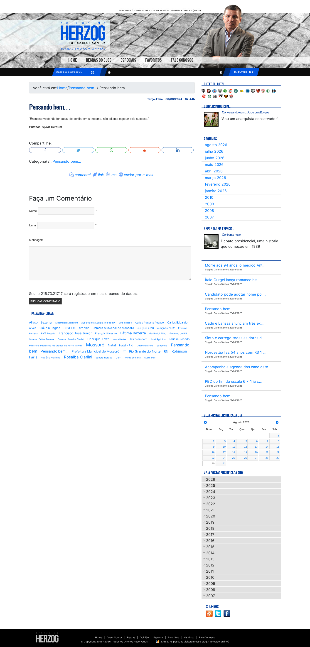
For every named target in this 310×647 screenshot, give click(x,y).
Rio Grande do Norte (144, 351)
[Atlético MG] (203, 90)
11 (233, 446)
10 (224, 446)
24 (224, 457)
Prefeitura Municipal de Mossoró (95, 351)
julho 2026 (214, 151)
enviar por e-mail (138, 174)
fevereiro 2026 (218, 184)
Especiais (128, 60)
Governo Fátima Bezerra (41, 339)
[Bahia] (214, 90)
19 (245, 452)
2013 (210, 559)
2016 (210, 540)
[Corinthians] (230, 90)
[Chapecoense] (225, 90)
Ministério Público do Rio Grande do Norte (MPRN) (56, 345)
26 (245, 457)
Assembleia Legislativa (66, 322)
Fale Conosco (182, 60)
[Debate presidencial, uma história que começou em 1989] (211, 241)
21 (267, 452)
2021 (210, 510)
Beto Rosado (125, 322)
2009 (209, 204)
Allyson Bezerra (40, 322)
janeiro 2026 (216, 191)
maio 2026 (214, 164)
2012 (210, 565)
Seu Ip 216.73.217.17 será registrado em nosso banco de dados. (83, 293)
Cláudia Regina (49, 328)
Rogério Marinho (51, 357)
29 (277, 457)
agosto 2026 (216, 144)
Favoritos (153, 60)
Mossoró (95, 345)
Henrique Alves (98, 339)
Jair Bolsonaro (138, 339)
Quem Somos (115, 637)
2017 (210, 534)
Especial (158, 637)
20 (256, 452)
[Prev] (205, 422)
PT (124, 351)
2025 (210, 485)
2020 (210, 516)
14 (267, 446)
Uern (118, 357)
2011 (210, 571)
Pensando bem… (49, 107)
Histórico (189, 637)
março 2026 (215, 177)
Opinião (144, 637)
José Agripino (158, 339)
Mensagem (36, 240)
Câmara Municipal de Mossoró (113, 328)
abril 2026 (214, 171)
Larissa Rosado (179, 339)
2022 (210, 504)
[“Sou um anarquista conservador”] (211, 119)
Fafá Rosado (48, 333)
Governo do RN (178, 333)
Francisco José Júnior (75, 333)
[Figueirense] (253, 90)
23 (213, 457)
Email (33, 225)
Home (72, 60)
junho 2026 (214, 158)
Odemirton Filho (145, 345)
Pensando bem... (83, 88)
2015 (210, 546)
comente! (83, 174)
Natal (112, 345)
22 (277, 452)
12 (245, 446)
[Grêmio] (274, 90)
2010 (209, 197)
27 (256, 457)
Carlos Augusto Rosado (149, 322)
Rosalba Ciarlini (78, 357)
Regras (131, 637)
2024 (210, 491)
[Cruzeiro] (248, 90)
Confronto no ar (231, 234)
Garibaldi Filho (157, 333)
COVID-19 (70, 328)
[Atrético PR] (209, 90)
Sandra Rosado (104, 357)
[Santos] (215, 96)
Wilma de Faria (133, 357)
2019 (210, 522)
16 (213, 452)
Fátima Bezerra (133, 333)
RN (166, 351)
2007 (209, 217)
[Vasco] (231, 96)
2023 (210, 497)
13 (256, 446)
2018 (210, 528)
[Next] (277, 422)
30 (213, 463)
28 (267, 457)
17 (224, 452)
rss (113, 174)
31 (224, 463)
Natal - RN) (126, 345)
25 (233, 457)
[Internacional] (204, 96)
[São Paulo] (221, 96)
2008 (209, 210)
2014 (210, 553)
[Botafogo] (220, 90)
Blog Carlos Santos (83, 36)
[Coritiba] (236, 90)
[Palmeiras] (209, 96)
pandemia (162, 345)
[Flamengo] (258, 90)
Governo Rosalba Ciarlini (71, 339)
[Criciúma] (241, 90)
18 (233, 452)
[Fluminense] (263, 90)
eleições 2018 (146, 328)
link (101, 174)
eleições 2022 (166, 328)
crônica (84, 328)
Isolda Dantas (119, 339)
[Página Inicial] (47, 637)
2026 (210, 479)
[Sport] (226, 96)
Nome (33, 211)
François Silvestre (106, 333)
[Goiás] (268, 90)
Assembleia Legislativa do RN (98, 322)
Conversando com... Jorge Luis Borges (245, 112)
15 (277, 446)
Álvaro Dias (149, 357)
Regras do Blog (98, 60)
